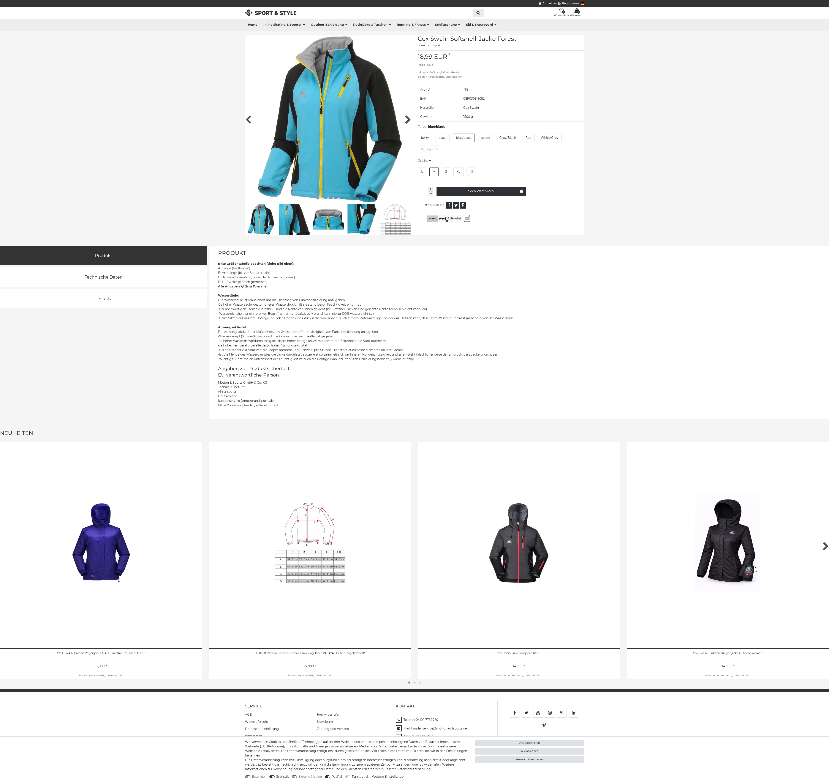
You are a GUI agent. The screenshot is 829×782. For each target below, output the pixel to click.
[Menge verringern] (430, 194)
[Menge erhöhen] (430, 189)
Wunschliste (435, 204)
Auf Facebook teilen (449, 205)
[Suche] (478, 13)
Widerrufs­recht (256, 722)
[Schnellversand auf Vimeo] (544, 725)
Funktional (360, 777)
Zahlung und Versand (333, 729)
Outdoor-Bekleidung (327, 25)
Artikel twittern (456, 205)
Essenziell (259, 777)
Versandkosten (452, 72)
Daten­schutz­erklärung (262, 729)
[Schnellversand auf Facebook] (514, 712)
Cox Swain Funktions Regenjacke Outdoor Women (728, 653)
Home (252, 25)
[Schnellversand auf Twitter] (526, 712)
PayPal (337, 777)
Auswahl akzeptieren (529, 759)
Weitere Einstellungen (388, 777)
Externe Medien (310, 777)
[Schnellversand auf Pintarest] (561, 712)
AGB (248, 715)
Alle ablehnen (529, 751)
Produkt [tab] (103, 255)
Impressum (253, 736)
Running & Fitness (411, 25)
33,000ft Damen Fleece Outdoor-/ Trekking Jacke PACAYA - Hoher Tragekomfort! (310, 653)
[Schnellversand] (270, 12)
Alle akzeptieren (529, 742)
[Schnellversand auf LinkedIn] (573, 712)
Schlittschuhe (446, 25)
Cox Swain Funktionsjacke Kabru (519, 653)
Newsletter (325, 722)
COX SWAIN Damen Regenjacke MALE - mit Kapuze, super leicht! (101, 653)
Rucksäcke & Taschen (370, 25)
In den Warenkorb (480, 191)
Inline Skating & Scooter (282, 25)
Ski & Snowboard (479, 25)
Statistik (282, 777)
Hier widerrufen (328, 715)
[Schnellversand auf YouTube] (538, 712)
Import (436, 45)
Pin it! (463, 205)
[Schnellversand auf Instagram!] (550, 712)
